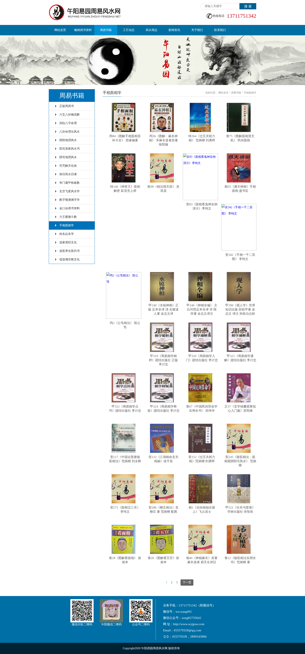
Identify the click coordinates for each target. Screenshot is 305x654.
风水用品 (151, 30)
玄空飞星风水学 (69, 191)
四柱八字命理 (68, 123)
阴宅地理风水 (68, 157)
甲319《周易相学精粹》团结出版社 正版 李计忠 (163, 360)
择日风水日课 (68, 174)
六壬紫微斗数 (68, 216)
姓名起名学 (66, 233)
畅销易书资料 (83, 30)
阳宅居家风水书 (69, 148)
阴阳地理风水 (68, 140)
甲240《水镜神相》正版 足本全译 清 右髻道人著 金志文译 (163, 309)
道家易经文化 (68, 242)
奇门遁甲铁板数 (69, 182)
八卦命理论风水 (69, 131)
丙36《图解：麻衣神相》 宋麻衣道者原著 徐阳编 (163, 140)
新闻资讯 (174, 30)
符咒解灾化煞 (68, 165)
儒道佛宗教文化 (69, 259)
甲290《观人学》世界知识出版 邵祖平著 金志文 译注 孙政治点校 (240, 309)
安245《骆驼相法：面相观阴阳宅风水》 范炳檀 (240, 461)
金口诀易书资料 (69, 208)
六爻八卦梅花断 (69, 114)
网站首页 (60, 30)
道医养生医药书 (69, 250)
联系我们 (220, 30)
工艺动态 (128, 30)
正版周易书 (66, 106)
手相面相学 (66, 225)
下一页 (187, 582)
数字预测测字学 (69, 199)
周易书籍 (106, 30)
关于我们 (197, 30)
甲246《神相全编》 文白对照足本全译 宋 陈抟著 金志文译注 (202, 309)
